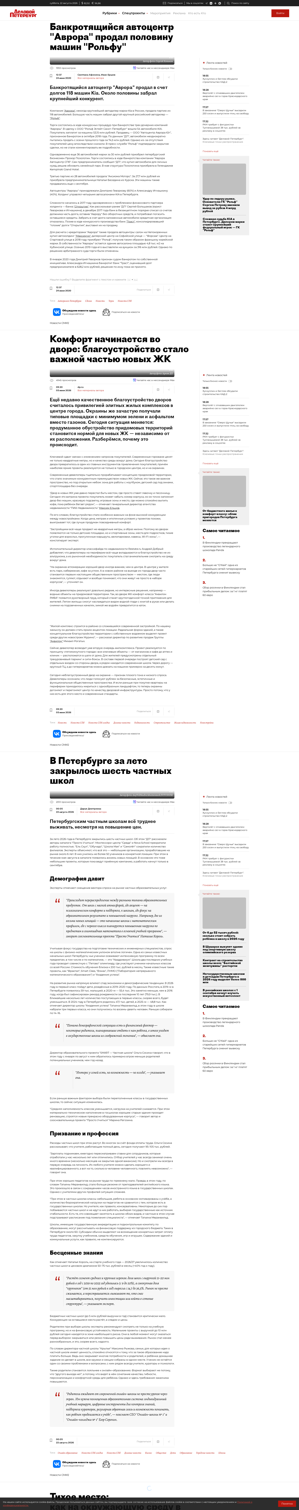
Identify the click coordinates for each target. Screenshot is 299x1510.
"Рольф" (55, 118)
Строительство (162, 722)
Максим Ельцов (109, 508)
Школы (221, 1453)
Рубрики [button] (110, 13)
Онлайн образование (68, 1453)
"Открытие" (81, 206)
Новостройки (207, 722)
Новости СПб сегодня (99, 722)
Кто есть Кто (197, 13)
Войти (280, 13)
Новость (62, 722)
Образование (186, 1453)
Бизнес (148, 1453)
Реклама (179, 13)
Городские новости (205, 1453)
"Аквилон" (56, 641)
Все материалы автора (91, 78)
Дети (173, 1453)
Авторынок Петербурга (69, 301)
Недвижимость (142, 722)
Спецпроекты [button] (134, 13)
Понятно (287, 1503)
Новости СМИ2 (59, 323)
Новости (100, 301)
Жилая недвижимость (185, 722)
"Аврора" (69, 110)
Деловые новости (122, 722)
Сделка (88, 301)
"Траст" (130, 221)
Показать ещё (210, 151)
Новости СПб (125, 301)
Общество (161, 1453)
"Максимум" (83, 235)
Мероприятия (160, 13)
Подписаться (175, 3)
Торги (111, 301)
